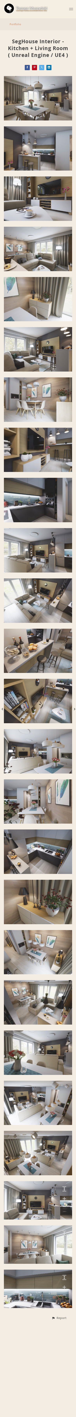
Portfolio (15, 24)
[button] (59, 1318)
